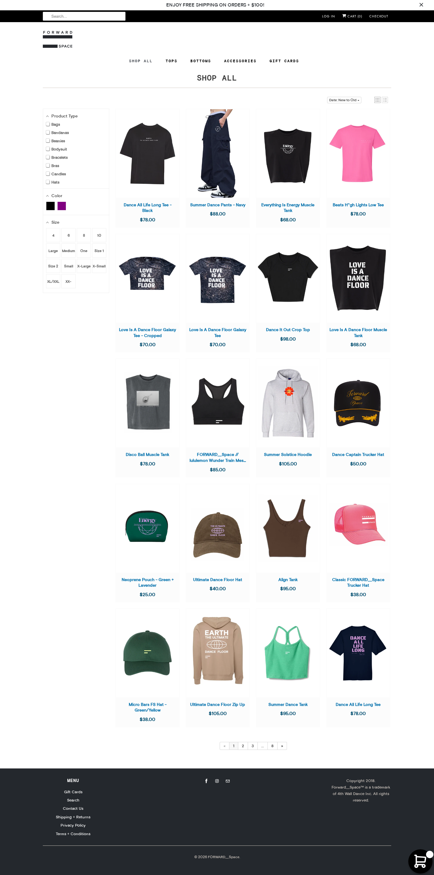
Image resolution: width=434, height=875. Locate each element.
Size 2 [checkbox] (53, 266)
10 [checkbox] (99, 235)
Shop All (141, 60)
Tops (171, 60)
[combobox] (84, 16)
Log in (328, 16)
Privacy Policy (73, 825)
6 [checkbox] (69, 235)
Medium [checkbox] (68, 250)
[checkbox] (50, 206)
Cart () (354, 16)
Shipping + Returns (73, 817)
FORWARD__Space (223, 857)
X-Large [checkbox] (84, 266)
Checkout (378, 16)
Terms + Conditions (73, 833)
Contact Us (73, 808)
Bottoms (200, 60)
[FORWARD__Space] (57, 39)
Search (73, 800)
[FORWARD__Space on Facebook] (206, 781)
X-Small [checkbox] (99, 266)
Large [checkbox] (53, 250)
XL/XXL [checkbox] (53, 281)
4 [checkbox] (53, 235)
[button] (377, 100)
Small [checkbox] (68, 266)
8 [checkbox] (84, 235)
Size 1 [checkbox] (99, 250)
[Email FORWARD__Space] (227, 781)
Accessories (240, 60)
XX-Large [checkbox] (68, 283)
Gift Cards (284, 60)
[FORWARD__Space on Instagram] (217, 781)
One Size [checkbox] (83, 253)
